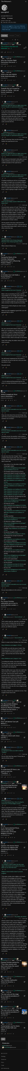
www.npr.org (3, 94)
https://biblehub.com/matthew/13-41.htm (15, 478)
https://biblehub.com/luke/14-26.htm (13, 564)
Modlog (3, 1056)
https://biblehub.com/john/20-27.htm (16, 544)
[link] (5, 52)
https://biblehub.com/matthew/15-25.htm (15, 510)
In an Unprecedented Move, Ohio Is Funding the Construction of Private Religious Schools (12, 803)
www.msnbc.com (4, 853)
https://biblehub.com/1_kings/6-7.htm (11, 658)
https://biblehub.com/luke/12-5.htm (13, 492)
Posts (17, 35)
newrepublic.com (4, 64)
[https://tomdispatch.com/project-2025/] (24, 981)
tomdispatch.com (4, 983)
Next (3, 1039)
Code (2, 1065)
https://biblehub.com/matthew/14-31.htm (15, 542)
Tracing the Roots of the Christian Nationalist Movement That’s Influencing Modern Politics (11, 241)
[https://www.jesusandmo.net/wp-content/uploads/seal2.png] (24, 737)
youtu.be (3, 790)
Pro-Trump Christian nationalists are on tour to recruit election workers (13, 410)
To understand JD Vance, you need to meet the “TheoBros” (12, 751)
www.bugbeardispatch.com (6, 711)
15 (3, 400)
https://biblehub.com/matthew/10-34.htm (15, 560)
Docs (2, 1062)
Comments (11, 35)
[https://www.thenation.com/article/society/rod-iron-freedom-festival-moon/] (24, 276)
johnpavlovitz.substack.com (7, 398)
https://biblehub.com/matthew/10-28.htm (15, 475)
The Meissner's (6, 1)
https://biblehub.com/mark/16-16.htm (14, 491)
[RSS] (17, 39)
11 (3, 837)
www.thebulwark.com (5, 725)
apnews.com (3, 1031)
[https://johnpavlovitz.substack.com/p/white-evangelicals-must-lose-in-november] (24, 396)
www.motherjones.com (6, 775)
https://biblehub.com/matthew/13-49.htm (15, 484)
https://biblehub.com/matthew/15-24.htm (15, 505)
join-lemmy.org (5, 1068)
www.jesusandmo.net (5, 739)
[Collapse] (2, 102)
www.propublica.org (5, 835)
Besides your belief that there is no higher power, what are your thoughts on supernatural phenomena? (14, 106)
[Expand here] (24, 1027)
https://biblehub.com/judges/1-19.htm (11, 645)
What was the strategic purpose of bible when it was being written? (13, 202)
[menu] (26, 1)
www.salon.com (4, 78)
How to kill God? (18, 617)
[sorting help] (15, 39)
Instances (3, 1059)
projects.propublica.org (6, 264)
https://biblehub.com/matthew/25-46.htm (15, 489)
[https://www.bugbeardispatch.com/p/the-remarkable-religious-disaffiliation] (24, 705)
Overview (4, 35)
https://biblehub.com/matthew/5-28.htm (14, 533)
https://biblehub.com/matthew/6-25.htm (14, 539)
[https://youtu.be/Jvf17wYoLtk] (24, 787)
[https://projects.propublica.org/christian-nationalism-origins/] (24, 259)
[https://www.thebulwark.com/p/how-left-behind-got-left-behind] (24, 723)
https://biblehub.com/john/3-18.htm (13, 494)
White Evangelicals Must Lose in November (11, 290)
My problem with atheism (21, 916)
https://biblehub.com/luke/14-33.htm (13, 566)
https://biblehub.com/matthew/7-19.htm (14, 476)
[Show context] (2, 109)
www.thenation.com (5, 278)
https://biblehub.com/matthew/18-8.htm (14, 550)
